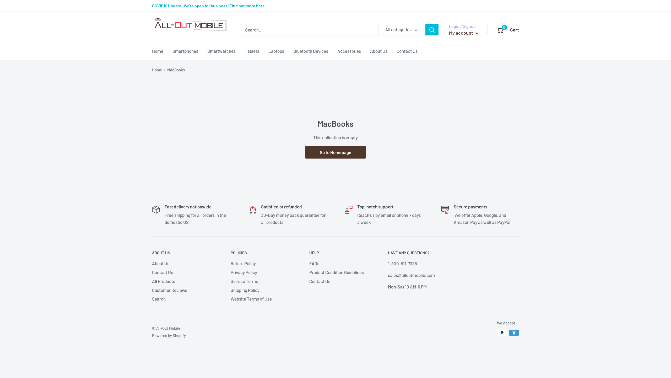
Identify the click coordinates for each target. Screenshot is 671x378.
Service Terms (244, 281)
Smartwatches (221, 51)
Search (159, 298)
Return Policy (243, 263)
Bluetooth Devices (310, 51)
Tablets (252, 51)
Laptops (276, 51)
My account (461, 33)
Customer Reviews (169, 290)
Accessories (349, 51)
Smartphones (185, 51)
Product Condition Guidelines (336, 272)
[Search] (432, 29)
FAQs (314, 263)
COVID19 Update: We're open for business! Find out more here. (209, 5)
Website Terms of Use (251, 298)
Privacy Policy (244, 272)
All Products (163, 281)
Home (157, 51)
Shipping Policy (245, 290)
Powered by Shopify (169, 335)
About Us (378, 51)
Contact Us (407, 51)
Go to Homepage (335, 152)
